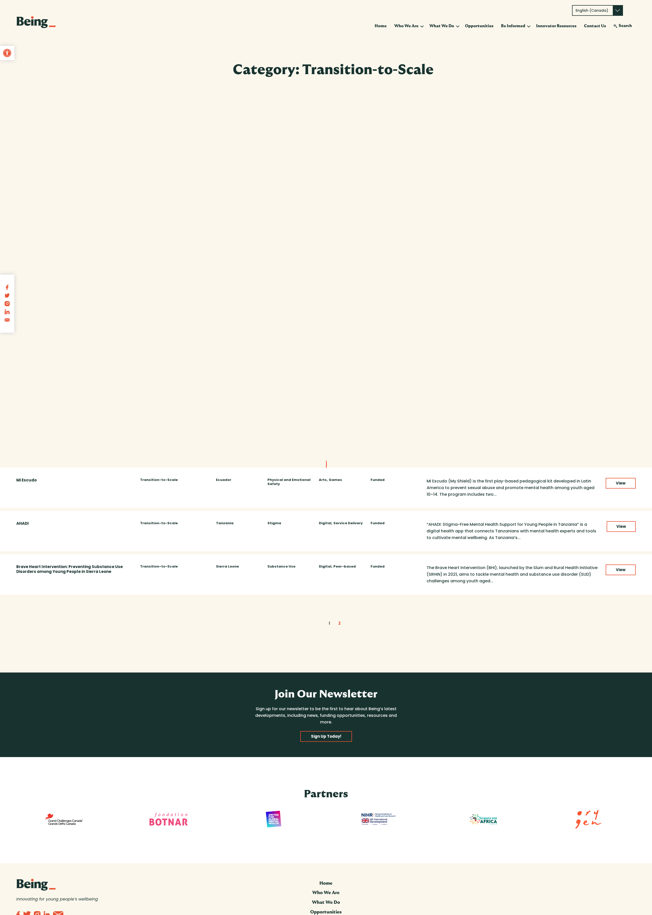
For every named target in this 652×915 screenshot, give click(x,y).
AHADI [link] (22, 523)
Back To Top (626, 904)
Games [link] (335, 480)
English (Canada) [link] (592, 10)
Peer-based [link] (344, 566)
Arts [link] (323, 480)
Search (625, 26)
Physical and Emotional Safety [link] (288, 482)
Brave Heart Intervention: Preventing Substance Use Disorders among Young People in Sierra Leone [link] (69, 569)
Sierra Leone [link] (227, 566)
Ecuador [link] (223, 480)
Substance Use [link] (281, 566)
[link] (7, 53)
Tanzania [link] (225, 523)
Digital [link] (325, 523)
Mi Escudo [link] (26, 480)
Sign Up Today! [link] (326, 736)
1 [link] (329, 623)
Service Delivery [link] (348, 523)
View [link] (621, 483)
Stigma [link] (274, 523)
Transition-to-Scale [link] (159, 480)
